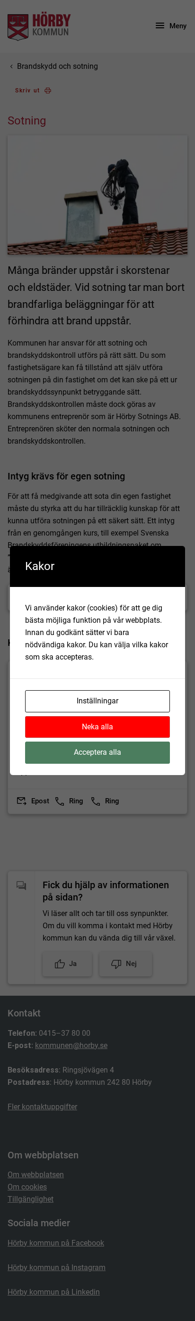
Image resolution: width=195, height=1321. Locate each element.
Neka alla (97, 726)
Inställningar (97, 700)
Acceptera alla (97, 752)
